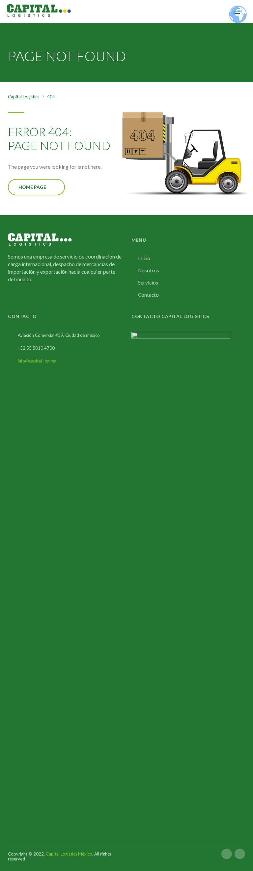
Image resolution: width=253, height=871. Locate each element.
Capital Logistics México (69, 854)
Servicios (148, 283)
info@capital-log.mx (37, 360)
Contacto (148, 295)
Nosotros (148, 270)
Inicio (144, 258)
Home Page (32, 187)
